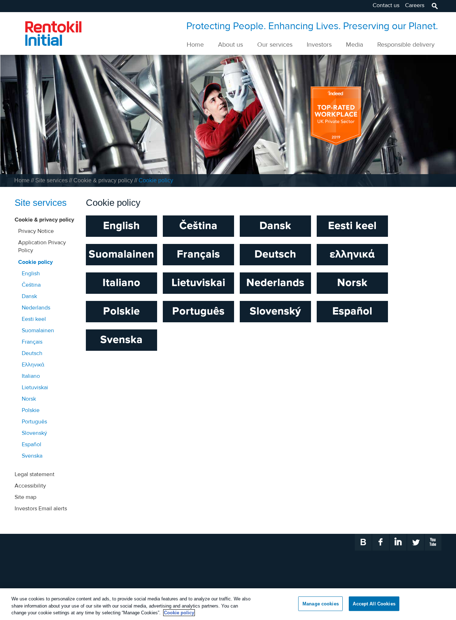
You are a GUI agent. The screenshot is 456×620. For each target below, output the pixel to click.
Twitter (415, 542)
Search (434, 6)
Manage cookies (320, 603)
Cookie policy (179, 612)
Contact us (386, 5)
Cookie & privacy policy (103, 180)
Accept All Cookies (374, 603)
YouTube (433, 542)
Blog (363, 542)
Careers (414, 5)
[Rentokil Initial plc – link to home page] (48, 33)
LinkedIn (398, 542)
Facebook (380, 542)
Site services (52, 180)
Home (22, 180)
